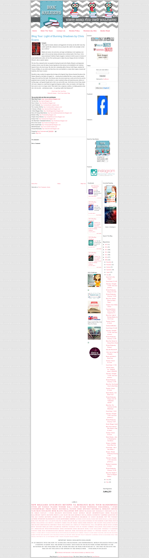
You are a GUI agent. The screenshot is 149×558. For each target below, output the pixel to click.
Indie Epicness (84, 509)
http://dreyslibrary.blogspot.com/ (47, 103)
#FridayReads (39, 528)
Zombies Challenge (95, 527)
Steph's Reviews (45, 517)
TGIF (36, 521)
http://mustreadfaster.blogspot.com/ (51, 99)
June (107, 479)
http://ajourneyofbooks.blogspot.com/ (51, 109)
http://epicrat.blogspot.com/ (45, 101)
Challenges (69, 511)
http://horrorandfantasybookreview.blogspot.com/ (60, 113)
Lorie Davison (95, 556)
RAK (69, 507)
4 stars (75, 507)
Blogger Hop (90, 511)
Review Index (71, 534)
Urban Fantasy (40, 513)
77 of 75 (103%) (92, 231)
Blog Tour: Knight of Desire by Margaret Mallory (111, 474)
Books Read (105, 31)
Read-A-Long (107, 519)
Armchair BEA (45, 525)
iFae (60, 521)
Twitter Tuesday (101, 530)
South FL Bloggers (104, 534)
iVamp (106, 521)
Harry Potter (35, 534)
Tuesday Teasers (50, 507)
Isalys (95, 190)
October (108, 267)
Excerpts (58, 523)
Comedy (80, 532)
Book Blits (67, 532)
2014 (106, 247)
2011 (106, 254)
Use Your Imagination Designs (65, 556)
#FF (109, 530)
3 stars (51, 513)
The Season (98, 523)
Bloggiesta (50, 519)
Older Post (83, 183)
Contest (34, 530)
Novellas (63, 534)
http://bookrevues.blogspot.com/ (49, 122)
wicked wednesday (88, 507)
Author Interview (38, 519)
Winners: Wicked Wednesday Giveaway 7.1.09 (112, 453)
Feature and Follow (104, 532)
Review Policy (74, 31)
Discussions (67, 513)
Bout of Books (65, 517)
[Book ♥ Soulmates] (102, 114)
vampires (104, 515)
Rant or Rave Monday (72, 515)
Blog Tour (38, 133)
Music (33, 527)
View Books (98, 215)
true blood (35, 525)
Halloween (35, 515)
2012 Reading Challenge (92, 238)
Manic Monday (79, 513)
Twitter (39, 536)
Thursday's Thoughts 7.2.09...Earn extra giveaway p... (111, 459)
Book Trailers (112, 513)
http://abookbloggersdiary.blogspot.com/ (53, 111)
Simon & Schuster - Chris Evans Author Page (59, 93)
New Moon (99, 519)
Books (33, 523)
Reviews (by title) (90, 31)
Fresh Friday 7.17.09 (111, 365)
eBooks (73, 519)
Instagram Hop (81, 530)
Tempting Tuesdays (68, 527)
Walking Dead (68, 536)
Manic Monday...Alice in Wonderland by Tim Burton (111, 438)
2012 (106, 252)
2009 (106, 260)
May (107, 482)
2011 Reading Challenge (92, 253)
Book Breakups (78, 528)
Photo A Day (58, 515)
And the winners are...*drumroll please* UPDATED (111, 369)
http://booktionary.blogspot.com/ (59, 120)
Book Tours (91, 519)
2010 (106, 257)
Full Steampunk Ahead (99, 525)
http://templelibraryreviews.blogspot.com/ (54, 116)
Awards (55, 517)
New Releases (39, 504)
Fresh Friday (52, 509)
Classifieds (113, 528)
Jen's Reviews (45, 534)
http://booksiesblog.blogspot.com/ (48, 114)
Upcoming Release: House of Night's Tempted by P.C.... (111, 311)
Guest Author (113, 525)
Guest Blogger (97, 517)
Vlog (33, 511)
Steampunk (57, 527)
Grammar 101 (85, 517)
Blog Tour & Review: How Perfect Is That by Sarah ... (111, 428)
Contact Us (61, 31)
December (108, 262)
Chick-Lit (77, 525)
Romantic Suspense (92, 534)
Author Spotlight (68, 521)
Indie (74, 530)
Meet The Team (47, 31)
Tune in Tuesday (82, 527)
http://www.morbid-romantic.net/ (49, 126)
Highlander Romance (86, 523)
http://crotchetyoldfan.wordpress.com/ (53, 107)
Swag (112, 534)
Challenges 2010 (42, 523)
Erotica (51, 523)
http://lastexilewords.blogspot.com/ (50, 128)
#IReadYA (113, 530)
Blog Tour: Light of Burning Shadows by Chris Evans (112, 317)
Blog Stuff (59, 532)
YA (74, 504)
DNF (92, 532)
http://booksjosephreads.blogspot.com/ (51, 124)
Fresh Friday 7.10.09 (111, 411)
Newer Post (34, 183)
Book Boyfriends (66, 528)
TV (94, 530)
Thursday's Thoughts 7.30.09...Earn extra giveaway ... (111, 285)
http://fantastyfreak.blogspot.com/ (47, 118)
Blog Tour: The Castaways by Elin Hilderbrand (111, 407)
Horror (101, 521)
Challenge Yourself (101, 528)
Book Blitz (74, 532)
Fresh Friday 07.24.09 (111, 281)
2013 (106, 249)
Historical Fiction (67, 509)
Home (34, 31)
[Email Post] (55, 131)
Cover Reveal (86, 525)
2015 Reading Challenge (95, 186)
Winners (62, 507)
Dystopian (75, 517)
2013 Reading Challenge (92, 219)
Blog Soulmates (43, 511)
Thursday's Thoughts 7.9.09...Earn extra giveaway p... (111, 415)
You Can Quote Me (51, 521)
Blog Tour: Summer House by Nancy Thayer (111, 300)
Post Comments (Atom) (44, 187)
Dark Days (41, 530)
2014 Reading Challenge (92, 203)
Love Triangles (55, 534)
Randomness (110, 504)
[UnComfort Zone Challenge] (94, 298)
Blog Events (52, 532)
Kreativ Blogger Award (112, 424)
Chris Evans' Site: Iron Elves (59, 91)
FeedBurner (106, 79)
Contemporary (38, 509)
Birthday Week (56, 525)
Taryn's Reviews (47, 515)
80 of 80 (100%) (92, 265)
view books (99, 197)
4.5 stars (38, 532)
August (108, 272)
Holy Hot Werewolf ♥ (111, 349)
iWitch (115, 521)
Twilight (41, 521)
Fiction (95, 521)
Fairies (64, 523)
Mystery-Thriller (42, 527)
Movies (114, 509)
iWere (110, 521)
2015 (106, 244)
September (108, 269)
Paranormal (104, 507)
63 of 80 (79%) (92, 247)
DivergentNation (52, 530)
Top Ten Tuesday (111, 517)
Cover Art (36, 507)
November (108, 264)
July (107, 275)
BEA (76, 521)
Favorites (96, 515)
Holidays (58, 513)
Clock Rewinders (62, 519)
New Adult (79, 511)
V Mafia (61, 536)
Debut (96, 532)
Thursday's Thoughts (104, 511)
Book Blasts (57, 511)
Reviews (67, 504)
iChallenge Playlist (110, 523)
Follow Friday (72, 523)
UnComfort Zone (53, 536)
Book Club (89, 528)
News (51, 527)
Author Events (81, 519)
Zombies (76, 536)
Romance (82, 504)
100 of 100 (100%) (92, 196)
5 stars (114, 507)
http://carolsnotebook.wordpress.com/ (50, 105)
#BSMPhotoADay (98, 513)
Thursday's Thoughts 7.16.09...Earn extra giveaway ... (111, 375)
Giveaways (55, 504)
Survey (89, 530)
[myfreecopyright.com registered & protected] (74, 552)
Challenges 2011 (67, 525)
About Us (44, 532)
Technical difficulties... (111, 325)
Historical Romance (101, 509)
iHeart (88, 513)
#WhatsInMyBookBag (52, 528)
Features (115, 532)
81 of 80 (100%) (92, 213)
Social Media (87, 515)
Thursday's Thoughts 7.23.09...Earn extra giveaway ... (111, 332)
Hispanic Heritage (65, 530)
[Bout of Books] (94, 286)
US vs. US (44, 536)
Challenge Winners (85, 521)
